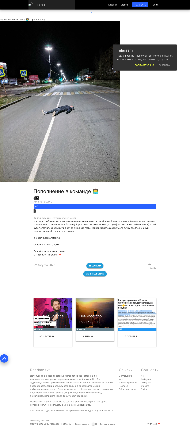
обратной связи (78, 395)
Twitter (144, 389)
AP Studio (45, 420)
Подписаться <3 (144, 65)
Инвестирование (128, 382)
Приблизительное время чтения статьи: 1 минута (55, 218)
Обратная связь (127, 389)
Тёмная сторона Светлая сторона (95, 424)
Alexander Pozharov (60, 423)
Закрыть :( (165, 65)
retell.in (91, 379)
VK (142, 375)
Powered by (39, 420)
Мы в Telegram (95, 273)
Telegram (95, 265)
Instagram (146, 379)
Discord (145, 385)
